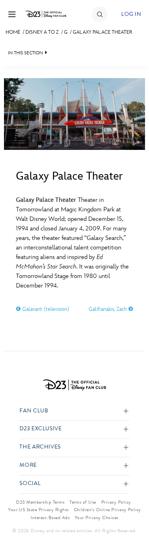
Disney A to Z (42, 32)
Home (13, 32)
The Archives (40, 447)
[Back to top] (133, 527)
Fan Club (33, 411)
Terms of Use (83, 502)
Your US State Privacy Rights (38, 509)
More (28, 465)
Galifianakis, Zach (108, 309)
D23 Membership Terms (40, 502)
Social (30, 483)
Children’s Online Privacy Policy (107, 509)
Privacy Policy (116, 502)
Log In (131, 14)
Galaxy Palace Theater (102, 32)
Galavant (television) (45, 309)
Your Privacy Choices (96, 517)
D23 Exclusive (40, 429)
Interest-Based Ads (50, 517)
